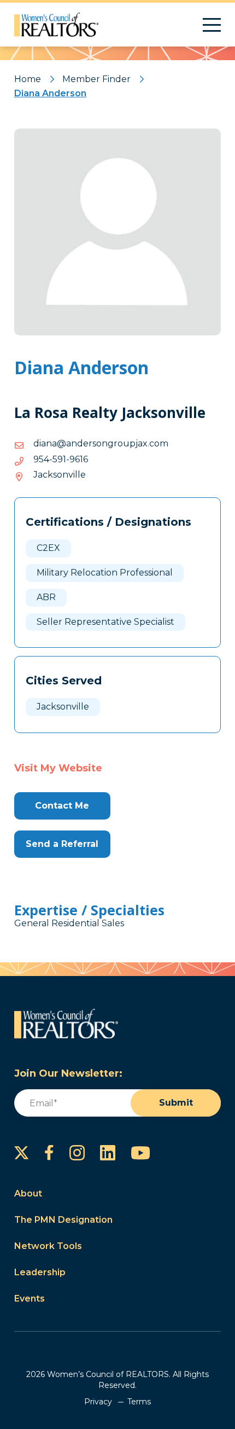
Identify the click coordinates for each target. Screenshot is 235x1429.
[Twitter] (21, 1152)
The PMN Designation (63, 1220)
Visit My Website (58, 768)
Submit (176, 1102)
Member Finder (96, 79)
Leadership (40, 1272)
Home (27, 79)
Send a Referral (62, 844)
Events (29, 1298)
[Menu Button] (212, 25)
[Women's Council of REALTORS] (56, 25)
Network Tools (48, 1246)
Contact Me (62, 805)
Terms (139, 1402)
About (28, 1193)
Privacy (98, 1402)
